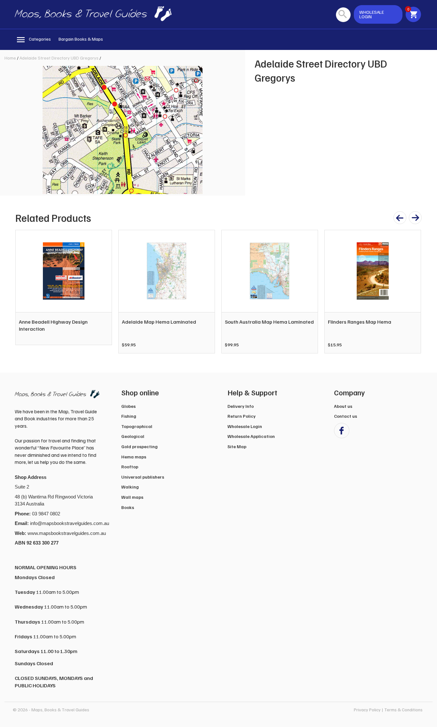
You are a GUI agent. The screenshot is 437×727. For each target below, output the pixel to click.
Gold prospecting (139, 446)
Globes (128, 406)
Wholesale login (371, 14)
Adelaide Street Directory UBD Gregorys (59, 58)
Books (127, 507)
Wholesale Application (251, 436)
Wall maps (132, 497)
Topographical (136, 426)
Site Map (236, 446)
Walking (130, 486)
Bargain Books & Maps (81, 39)
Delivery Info (240, 406)
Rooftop (129, 466)
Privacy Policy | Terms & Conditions (388, 709)
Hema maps (133, 456)
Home (10, 58)
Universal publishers (142, 477)
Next (413, 292)
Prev (24, 292)
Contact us (345, 416)
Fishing (128, 416)
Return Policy (241, 416)
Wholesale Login (244, 426)
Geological (132, 436)
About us (343, 406)
